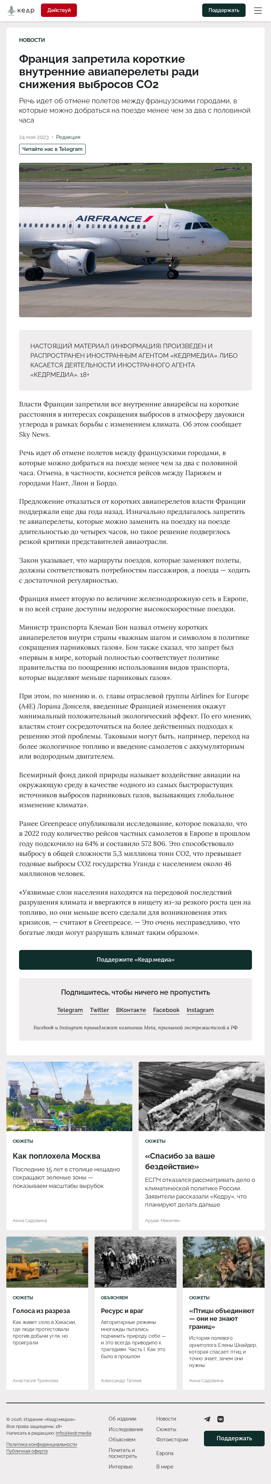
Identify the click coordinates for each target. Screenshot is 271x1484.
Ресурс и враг (122, 1310)
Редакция (68, 137)
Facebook (166, 1010)
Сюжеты (23, 1141)
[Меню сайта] (258, 10)
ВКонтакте (131, 1010)
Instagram (200, 1010)
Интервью (121, 1467)
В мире (164, 1467)
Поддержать (224, 10)
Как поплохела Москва (57, 1155)
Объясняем (114, 1297)
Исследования (126, 1429)
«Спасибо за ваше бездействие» (180, 1161)
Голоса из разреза (41, 1310)
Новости (32, 40)
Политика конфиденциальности (41, 1444)
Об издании (122, 1419)
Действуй (59, 10)
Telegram (70, 1010)
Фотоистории (172, 1439)
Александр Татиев (121, 1380)
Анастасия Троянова (35, 1380)
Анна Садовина (30, 1220)
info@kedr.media (73, 1433)
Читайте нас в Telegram (52, 149)
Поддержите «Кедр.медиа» (136, 959)
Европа (165, 1453)
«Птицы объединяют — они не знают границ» (221, 1318)
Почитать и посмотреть (123, 1453)
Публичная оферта (27, 1451)
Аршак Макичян (162, 1220)
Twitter (99, 1010)
